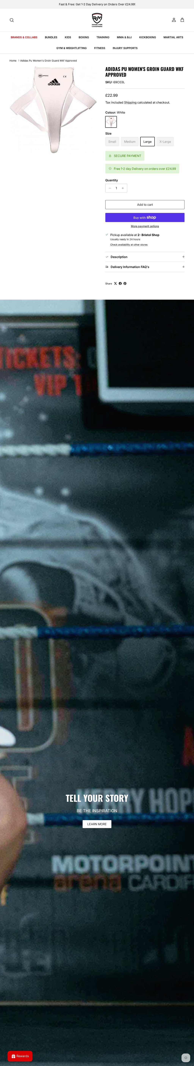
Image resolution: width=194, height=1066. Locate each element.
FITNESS (99, 48)
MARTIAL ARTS (173, 37)
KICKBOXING (147, 37)
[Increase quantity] (123, 188)
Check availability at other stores (129, 244)
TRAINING (102, 37)
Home (12, 60)
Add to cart (145, 204)
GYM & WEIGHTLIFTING (71, 48)
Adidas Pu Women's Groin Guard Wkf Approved (48, 60)
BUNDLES (51, 37)
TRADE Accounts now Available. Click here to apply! (97, 6)
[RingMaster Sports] (97, 20)
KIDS (68, 37)
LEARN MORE (97, 824)
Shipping (130, 102)
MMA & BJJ (124, 37)
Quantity (111, 180)
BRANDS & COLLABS (24, 37)
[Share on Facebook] (120, 283)
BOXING (84, 37)
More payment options (145, 226)
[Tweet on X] (115, 283)
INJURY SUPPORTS (125, 48)
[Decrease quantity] (109, 188)
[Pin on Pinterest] (125, 283)
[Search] (11, 20)
